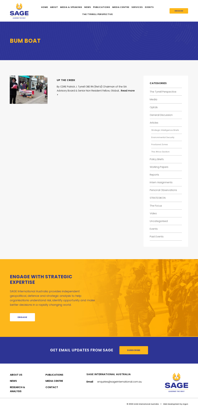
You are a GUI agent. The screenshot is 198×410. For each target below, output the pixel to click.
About (54, 7)
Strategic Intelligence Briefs (165, 130)
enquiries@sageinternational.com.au (119, 381)
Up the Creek (66, 80)
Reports (154, 174)
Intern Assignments (161, 182)
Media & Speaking (71, 7)
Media (153, 99)
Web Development (171, 404)
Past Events (157, 236)
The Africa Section (160, 151)
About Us (16, 375)
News (87, 7)
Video (153, 213)
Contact (51, 387)
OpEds (154, 107)
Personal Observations (163, 190)
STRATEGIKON (158, 198)
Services (137, 7)
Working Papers (159, 167)
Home (44, 7)
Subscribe (133, 350)
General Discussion (161, 115)
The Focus (156, 205)
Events (149, 7)
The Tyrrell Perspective (97, 14)
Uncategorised (159, 221)
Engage (179, 11)
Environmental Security (162, 137)
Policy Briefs (157, 159)
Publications (101, 7)
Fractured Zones (159, 144)
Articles (154, 122)
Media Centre (120, 7)
